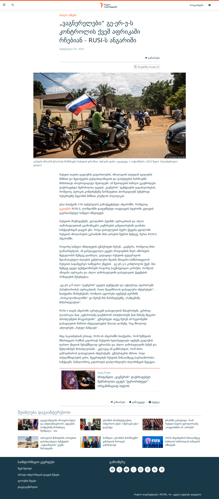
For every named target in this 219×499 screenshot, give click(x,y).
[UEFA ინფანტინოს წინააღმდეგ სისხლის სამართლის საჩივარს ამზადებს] (152, 442)
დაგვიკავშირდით (28, 487)
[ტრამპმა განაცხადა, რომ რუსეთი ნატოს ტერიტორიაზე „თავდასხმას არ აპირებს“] (152, 424)
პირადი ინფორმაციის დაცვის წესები (38, 475)
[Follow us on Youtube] (126, 469)
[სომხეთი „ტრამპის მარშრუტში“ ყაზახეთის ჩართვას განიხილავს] (90, 442)
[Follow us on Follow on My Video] (133, 469)
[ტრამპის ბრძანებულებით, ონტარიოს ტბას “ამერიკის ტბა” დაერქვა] (90, 424)
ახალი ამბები (67, 15)
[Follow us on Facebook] (112, 469)
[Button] (152, 58)
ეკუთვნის (65, 208)
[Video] (209, 5)
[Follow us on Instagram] (140, 469)
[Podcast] (162, 469)
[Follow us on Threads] (147, 469)
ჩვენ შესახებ (25, 469)
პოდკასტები (196, 5)
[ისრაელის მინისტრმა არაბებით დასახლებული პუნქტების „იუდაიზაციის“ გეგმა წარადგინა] (28, 442)
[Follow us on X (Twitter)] (119, 469)
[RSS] (154, 469)
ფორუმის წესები (27, 481)
